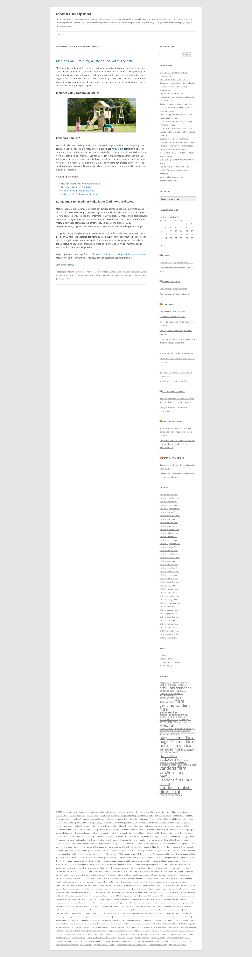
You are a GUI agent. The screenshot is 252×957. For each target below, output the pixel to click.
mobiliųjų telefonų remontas (139, 878)
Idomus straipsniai (69, 812)
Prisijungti (164, 655)
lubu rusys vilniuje (159, 920)
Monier (138, 931)
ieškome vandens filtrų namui (85, 829)
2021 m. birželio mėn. (169, 610)
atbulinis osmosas (175, 687)
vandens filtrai (173, 768)
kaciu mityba (150, 927)
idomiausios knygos (171, 719)
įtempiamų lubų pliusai (112, 941)
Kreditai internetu (160, 934)
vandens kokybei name (65, 833)
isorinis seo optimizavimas (99, 892)
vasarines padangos (171, 795)
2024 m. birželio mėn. (169, 550)
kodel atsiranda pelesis (172, 910)
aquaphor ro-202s (171, 857)
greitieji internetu (72, 941)
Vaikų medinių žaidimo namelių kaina (79, 194)
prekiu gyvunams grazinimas (69, 927)
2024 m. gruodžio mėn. (169, 529)
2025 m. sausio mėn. (168, 526)
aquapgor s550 (147, 854)
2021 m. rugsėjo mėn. (169, 599)
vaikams (129, 906)
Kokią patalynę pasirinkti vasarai (173, 288)
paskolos (168, 755)
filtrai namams (99, 826)
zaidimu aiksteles (139, 275)
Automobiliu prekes (103, 934)
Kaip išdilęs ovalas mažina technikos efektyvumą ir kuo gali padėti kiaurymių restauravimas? (177, 444)
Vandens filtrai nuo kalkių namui (174, 79)
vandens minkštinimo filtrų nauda (105, 840)
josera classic (155, 889)
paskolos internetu (174, 759)
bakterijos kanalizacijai (171, 690)
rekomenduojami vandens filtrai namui (92, 833)
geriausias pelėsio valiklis (99, 871)
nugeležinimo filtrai (177, 741)
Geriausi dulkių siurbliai (149, 896)
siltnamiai (184, 920)
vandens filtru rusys (84, 854)
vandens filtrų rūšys (153, 833)
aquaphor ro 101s (175, 861)
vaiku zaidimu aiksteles (121, 275)
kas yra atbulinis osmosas (175, 819)
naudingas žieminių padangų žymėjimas (116, 885)
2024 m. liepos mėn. (168, 547)
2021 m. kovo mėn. (168, 620)
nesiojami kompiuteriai (171, 734)
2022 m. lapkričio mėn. (169, 571)
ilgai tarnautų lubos (175, 937)
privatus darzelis (120, 917)
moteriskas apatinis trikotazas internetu (175, 731)
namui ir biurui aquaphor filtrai (183, 854)
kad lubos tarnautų (131, 941)
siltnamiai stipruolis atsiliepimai (116, 910)
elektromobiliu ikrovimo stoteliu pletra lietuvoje (128, 882)
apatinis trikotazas (182, 682)
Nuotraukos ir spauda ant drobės (174, 381)
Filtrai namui (168, 304)
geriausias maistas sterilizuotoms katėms (91, 878)
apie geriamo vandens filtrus (151, 819)
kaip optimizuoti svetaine (144, 892)
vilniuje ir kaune (86, 944)
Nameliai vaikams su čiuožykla (76, 187)
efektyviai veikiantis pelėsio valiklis (100, 889)
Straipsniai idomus (65, 264)
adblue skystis (159, 913)
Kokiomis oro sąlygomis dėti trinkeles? (176, 262)
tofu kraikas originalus (187, 924)
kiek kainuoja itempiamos (111, 920)
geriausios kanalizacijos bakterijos (138, 913)
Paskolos (121, 937)
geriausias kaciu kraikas (168, 875)
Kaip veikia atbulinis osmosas (172, 311)
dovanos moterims (170, 697)
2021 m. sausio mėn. (168, 627)
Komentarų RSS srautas (170, 662)
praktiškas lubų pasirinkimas (151, 941)
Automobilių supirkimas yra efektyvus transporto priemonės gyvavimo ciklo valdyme (176, 432)
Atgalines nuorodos (117, 931)
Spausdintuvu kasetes (65, 934)
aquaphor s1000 (162, 854)
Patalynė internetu (171, 281)
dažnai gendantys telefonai (74, 882)
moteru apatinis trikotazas (170, 733)
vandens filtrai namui (172, 774)
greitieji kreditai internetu (172, 716)
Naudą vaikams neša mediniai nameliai (80, 183)
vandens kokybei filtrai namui (133, 829)
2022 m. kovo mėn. (168, 585)
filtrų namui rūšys (136, 833)
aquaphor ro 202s (69, 864)
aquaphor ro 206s (85, 864)
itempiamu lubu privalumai (162, 917)
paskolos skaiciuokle (169, 762)
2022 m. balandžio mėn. (170, 582)
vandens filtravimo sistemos (150, 822)
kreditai (167, 725)
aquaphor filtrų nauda (112, 850)
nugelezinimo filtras (177, 737)
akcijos (169, 682)
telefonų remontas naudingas (145, 875)
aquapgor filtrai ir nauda (148, 850)
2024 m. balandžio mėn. (170, 557)
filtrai (180, 701)
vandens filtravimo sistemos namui (169, 826)
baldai (184, 691)
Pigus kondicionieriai (168, 931)
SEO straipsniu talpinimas (173, 391)
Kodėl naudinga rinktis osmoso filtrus (176, 128)
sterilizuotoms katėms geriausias (166, 878)
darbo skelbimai (166, 694)
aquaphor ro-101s (115, 854)
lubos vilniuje (173, 920)
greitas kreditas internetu (174, 714)
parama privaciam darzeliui (178, 913)
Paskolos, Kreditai (109, 937)
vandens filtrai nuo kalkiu (176, 781)
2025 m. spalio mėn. (168, 501)
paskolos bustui (116, 927)
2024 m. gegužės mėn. (169, 554)
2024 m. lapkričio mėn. (169, 533)
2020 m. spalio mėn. (168, 637)
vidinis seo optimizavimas (122, 892)
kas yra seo (106, 868)
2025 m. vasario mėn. (169, 522)
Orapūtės (104, 924)
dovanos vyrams (167, 702)
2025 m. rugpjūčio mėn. (170, 508)
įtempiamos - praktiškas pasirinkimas (132, 944)
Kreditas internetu (186, 934)
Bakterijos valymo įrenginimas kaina (156, 899)
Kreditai (130, 937)
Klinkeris (166, 255)
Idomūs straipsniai (73, 14)
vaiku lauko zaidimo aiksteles (76, 275)
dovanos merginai (168, 695)
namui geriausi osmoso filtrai (81, 836)
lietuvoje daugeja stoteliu (159, 882)
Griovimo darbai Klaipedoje (76, 931)
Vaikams (70, 271)
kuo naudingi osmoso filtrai (126, 822)
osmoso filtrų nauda (77, 815)
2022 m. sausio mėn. (168, 592)
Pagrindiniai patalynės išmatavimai (175, 294)
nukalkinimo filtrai (176, 745)
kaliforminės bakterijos (75, 899)
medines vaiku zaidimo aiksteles (96, 271)
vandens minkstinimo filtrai (176, 789)
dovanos (177, 693)
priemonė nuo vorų (75, 868)
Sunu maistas (118, 934)
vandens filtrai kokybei (115, 826)
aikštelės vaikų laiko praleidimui (118, 875)
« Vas (162, 245)
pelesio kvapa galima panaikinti (148, 864)
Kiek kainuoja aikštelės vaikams (101, 896)
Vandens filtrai (173, 927)
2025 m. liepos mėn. (168, 512)
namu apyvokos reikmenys (107, 906)
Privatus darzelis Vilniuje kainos (99, 899)
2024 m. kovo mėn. (168, 561)
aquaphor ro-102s (132, 854)
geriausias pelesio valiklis (173, 889)
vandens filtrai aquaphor (97, 847)
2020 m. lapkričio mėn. (169, 634)
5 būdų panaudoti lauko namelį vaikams (177, 353)
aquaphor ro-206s (81, 861)
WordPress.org (166, 665)
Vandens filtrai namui (169, 180)
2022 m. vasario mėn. (169, 589)
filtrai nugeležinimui (180, 812)
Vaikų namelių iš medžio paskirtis (77, 190)
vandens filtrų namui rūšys (109, 829)
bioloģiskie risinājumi (114, 913)
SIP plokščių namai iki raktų (167, 892)
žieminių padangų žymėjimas (148, 812)
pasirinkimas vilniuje (79, 917)
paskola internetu (169, 752)
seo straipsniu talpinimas (148, 843)
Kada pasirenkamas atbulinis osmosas (176, 104)
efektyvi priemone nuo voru (73, 889)
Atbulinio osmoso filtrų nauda (173, 316)
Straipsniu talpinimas (172, 421)
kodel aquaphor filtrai (95, 857)
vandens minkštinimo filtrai (171, 836)
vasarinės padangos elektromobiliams (82, 885)
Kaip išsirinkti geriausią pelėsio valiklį (175, 166)
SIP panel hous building (85, 906)
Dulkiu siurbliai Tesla (169, 896)
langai (192, 728)
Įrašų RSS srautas (167, 658)
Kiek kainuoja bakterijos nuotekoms (93, 903)
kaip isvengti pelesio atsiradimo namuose (150, 871)
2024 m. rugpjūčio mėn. (170, 543)
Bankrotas (162, 927)
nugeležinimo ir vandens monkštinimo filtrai (157, 840)
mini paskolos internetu (134, 927)
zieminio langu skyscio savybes (77, 913)
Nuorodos (130, 934)
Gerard (146, 931)
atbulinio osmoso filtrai (118, 819)
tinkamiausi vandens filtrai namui (139, 826)
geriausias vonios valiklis (97, 882)
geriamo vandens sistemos (86, 843)
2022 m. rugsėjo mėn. (169, 575)
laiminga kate (93, 924)
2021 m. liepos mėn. (168, 606)
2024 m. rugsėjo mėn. (169, 540)
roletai (183, 762)
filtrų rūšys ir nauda (163, 815)
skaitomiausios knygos (172, 764)
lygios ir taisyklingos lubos (104, 944)
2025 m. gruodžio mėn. (169, 498)
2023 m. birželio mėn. (169, 564)
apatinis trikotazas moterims (173, 684)
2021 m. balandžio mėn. (170, 617)
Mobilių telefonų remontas (171, 177)
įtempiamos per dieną (158, 944)
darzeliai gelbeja (62, 917)
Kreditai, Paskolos (142, 937)
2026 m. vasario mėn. (169, 494)
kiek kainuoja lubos (131, 920)
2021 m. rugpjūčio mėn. (170, 603)
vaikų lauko (117, 148)
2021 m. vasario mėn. (169, 624)
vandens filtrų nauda (81, 819)
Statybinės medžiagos (84, 934)
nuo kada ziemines (94, 910)
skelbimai (190, 764)
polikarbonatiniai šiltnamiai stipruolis (146, 910)
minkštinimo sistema (144, 815)
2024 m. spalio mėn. (168, 536)
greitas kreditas (168, 712)
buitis (122, 906)
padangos (189, 749)
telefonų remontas (91, 868)
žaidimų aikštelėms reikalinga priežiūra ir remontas (119, 254)
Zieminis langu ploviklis (119, 924)
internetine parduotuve (88, 812)
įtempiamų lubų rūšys (177, 944)
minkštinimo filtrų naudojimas (123, 815)
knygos (186, 719)
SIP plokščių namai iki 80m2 (76, 896)
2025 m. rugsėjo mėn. (169, 505)
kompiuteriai (185, 722)
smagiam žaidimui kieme (93, 875)
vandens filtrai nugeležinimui (79, 840)
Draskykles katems (143, 934)
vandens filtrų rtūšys (185, 829)
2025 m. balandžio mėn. (170, 515)
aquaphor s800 (100, 854)
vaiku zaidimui (98, 913)
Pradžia (59, 34)
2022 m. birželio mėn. (169, 578)
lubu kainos (145, 920)
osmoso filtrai (172, 749)
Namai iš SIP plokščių (118, 903)
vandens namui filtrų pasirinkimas (161, 829)
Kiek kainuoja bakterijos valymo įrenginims (171, 903)
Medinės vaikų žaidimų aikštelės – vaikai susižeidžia (94, 61)
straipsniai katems (78, 924)
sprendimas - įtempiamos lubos (178, 941)
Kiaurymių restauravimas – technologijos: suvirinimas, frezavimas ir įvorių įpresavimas (177, 86)
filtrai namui (99, 836)
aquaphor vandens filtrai (170, 843)
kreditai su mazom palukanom (174, 728)
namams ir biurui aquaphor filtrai (70, 857)
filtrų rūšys (166, 812)
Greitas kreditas (78, 937)
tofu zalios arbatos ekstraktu (164, 924)
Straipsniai (173, 934)
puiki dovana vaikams (73, 875)
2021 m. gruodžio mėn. (169, 596)
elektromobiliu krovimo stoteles (95, 927)
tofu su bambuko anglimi (141, 924)
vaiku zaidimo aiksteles (100, 275)
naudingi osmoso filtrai (103, 822)
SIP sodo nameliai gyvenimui (140, 903)
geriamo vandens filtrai (175, 707)
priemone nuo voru (170, 864)
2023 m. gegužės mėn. (169, 568)
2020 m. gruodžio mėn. (169, 631)
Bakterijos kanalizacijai (173, 458)
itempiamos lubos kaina (89, 920)
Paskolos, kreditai (158, 937)
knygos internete (169, 721)
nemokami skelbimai (187, 733)
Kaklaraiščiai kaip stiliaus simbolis (174, 138)
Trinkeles (154, 931)
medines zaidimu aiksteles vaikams (126, 271)
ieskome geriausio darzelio (101, 917)
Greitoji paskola (93, 937)
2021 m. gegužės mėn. (169, 613)
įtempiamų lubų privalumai (67, 944)
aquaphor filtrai (188, 843)
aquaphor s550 (124, 861)
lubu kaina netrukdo (183, 917)
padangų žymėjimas (108, 812)
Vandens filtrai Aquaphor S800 (173, 149)
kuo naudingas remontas (144, 885)
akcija (162, 682)
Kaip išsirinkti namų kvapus (171, 93)
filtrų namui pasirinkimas (173, 822)
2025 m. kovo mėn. (168, 519)
